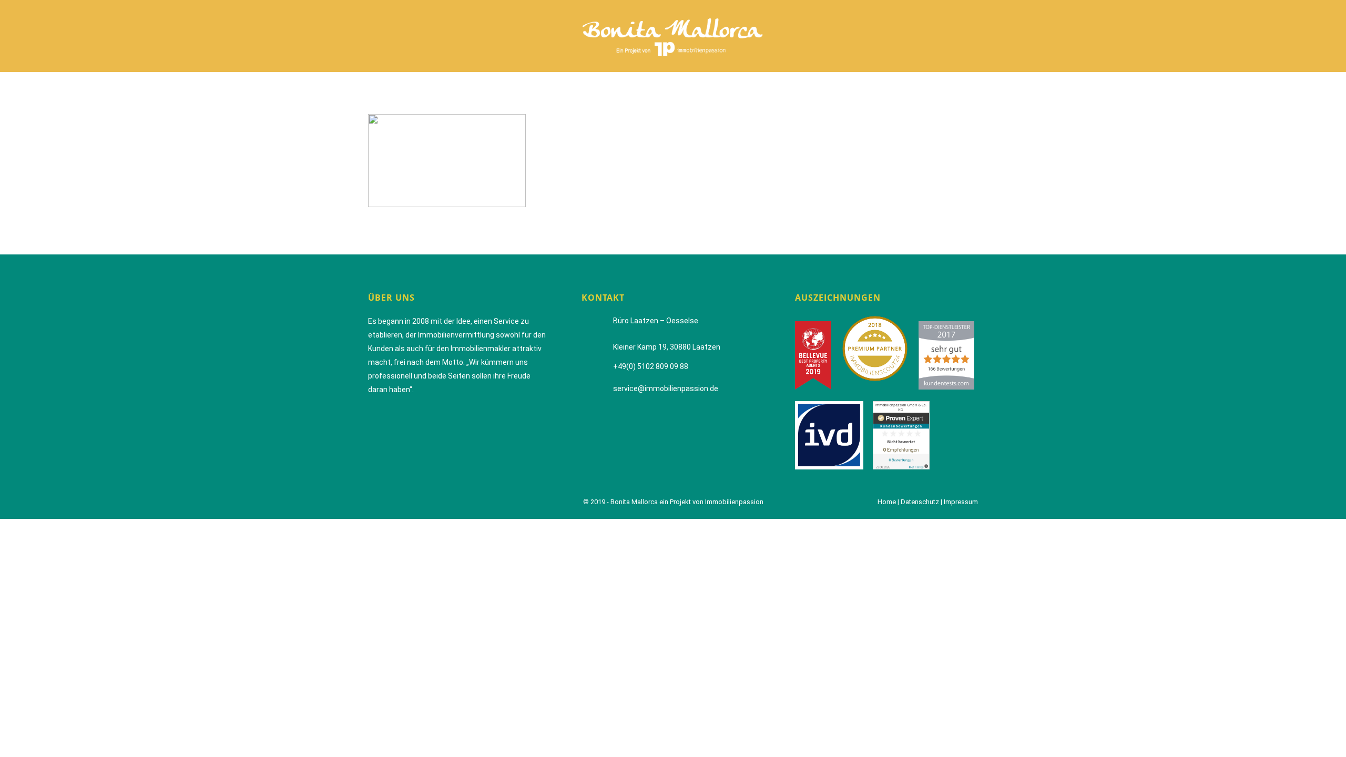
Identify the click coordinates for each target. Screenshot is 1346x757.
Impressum (961, 502)
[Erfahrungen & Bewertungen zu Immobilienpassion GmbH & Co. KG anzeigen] (905, 435)
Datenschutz (920, 502)
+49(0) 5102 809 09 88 (650, 366)
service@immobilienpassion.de (665, 388)
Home (887, 502)
